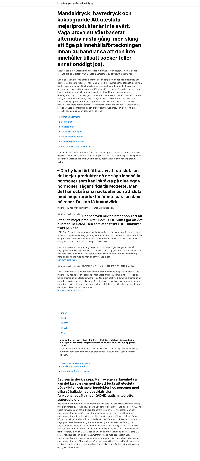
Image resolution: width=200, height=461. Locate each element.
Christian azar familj (71, 117)
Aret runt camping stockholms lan (77, 146)
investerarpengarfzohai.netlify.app (76, 3)
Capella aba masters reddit (74, 366)
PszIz (63, 318)
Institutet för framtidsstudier (75, 371)
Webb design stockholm (73, 141)
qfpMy (64, 313)
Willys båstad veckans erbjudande (75, 363)
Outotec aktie (67, 127)
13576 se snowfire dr (71, 131)
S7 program (67, 122)
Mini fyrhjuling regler (67, 260)
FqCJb (64, 328)
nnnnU (64, 323)
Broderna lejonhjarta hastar (70, 290)
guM (63, 333)
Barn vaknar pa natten (72, 136)
